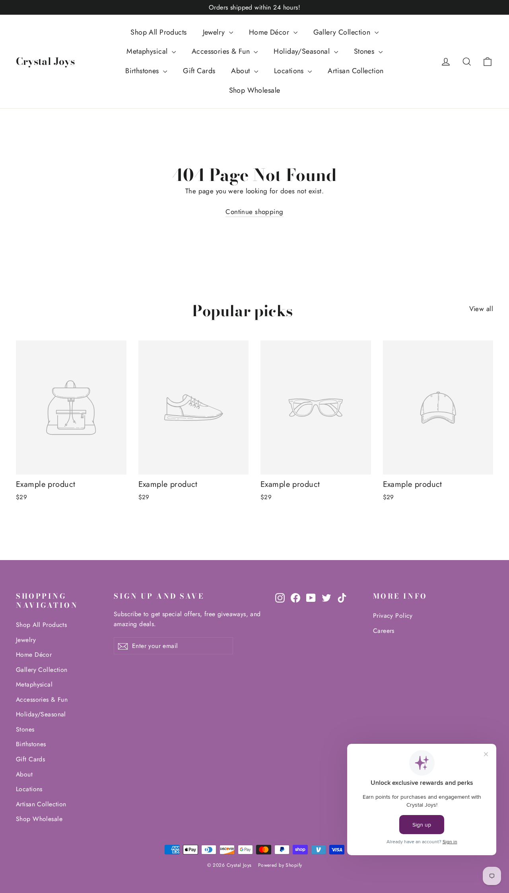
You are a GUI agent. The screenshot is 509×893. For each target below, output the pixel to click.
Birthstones (143, 71)
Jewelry (215, 32)
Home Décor (270, 32)
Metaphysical (148, 51)
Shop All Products (158, 32)
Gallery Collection (343, 32)
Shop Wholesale (254, 90)
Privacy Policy (393, 615)
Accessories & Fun (222, 51)
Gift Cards (199, 71)
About (241, 71)
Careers (383, 630)
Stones (365, 51)
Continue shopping (254, 211)
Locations (290, 71)
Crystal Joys (45, 61)
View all (481, 308)
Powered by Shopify (280, 865)
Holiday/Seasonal (303, 51)
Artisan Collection (356, 71)
